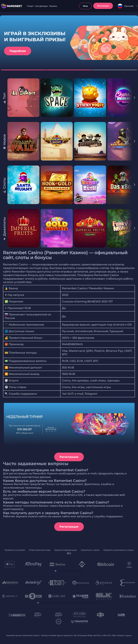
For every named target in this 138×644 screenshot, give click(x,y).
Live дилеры (41, 6)
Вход (85, 6)
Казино (53, 6)
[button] (55, 571)
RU (69, 553)
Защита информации (65, 550)
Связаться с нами (90, 550)
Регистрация (69, 457)
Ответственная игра (39, 550)
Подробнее (17, 51)
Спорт (30, 6)
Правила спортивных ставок (118, 550)
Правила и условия (15, 550)
